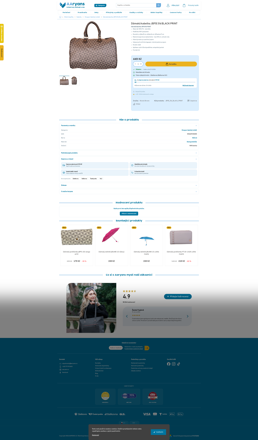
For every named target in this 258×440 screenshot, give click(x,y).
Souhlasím (159, 432)
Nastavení (95, 435)
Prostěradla (82, 12)
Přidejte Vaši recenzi (179, 297)
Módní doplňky (157, 12)
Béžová (194, 138)
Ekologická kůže (192, 142)
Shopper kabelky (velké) (189, 130)
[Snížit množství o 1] (135, 64)
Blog (96, 373)
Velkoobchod (99, 371)
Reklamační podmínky (138, 363)
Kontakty (98, 363)
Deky (96, 12)
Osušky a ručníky (136, 12)
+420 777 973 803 (67, 366)
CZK (133, 422)
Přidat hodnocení (129, 213)
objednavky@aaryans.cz (69, 363)
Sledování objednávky (102, 365)
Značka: (141, 101)
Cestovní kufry (176, 12)
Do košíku (172, 64)
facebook (65, 372)
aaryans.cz (65, 369)
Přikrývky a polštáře (114, 12)
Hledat (158, 5)
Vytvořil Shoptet (178, 436)
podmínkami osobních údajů (134, 349)
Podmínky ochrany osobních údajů (142, 368)
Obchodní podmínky (137, 365)
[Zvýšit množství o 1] (141, 64)
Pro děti (192, 12)
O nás (96, 376)
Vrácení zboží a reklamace (103, 368)
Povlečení (66, 12)
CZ (124, 422)
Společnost (192, 436)
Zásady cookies (136, 371)
